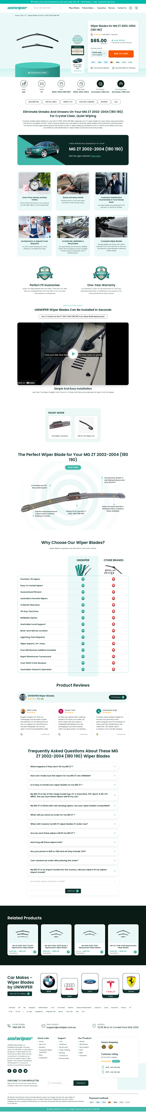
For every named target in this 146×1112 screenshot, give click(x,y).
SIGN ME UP (81, 1083)
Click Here (96, 156)
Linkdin (20, 1071)
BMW (81, 1053)
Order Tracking (64, 1050)
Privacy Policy (64, 1058)
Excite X (123, 1008)
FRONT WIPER (73, 467)
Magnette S (39, 1012)
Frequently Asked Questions (45, 1051)
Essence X (98, 1008)
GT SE (10, 1012)
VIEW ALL (71, 891)
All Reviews (116, 697)
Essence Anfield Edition (83, 1008)
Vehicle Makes (87, 8)
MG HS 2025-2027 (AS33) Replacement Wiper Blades (23, 946)
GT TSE (18, 1012)
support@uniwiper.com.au (61, 1027)
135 (19, 1008)
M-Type (29, 1012)
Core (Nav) (61, 1008)
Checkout (63, 1044)
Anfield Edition (43, 1008)
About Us (42, 1044)
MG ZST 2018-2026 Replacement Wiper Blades (123, 946)
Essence (70, 1008)
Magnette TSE (50, 1012)
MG (22, 15)
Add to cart (121, 53)
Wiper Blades (74, 8)
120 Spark (12, 1008)
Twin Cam (69, 1012)
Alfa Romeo (83, 1044)
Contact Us (122, 8)
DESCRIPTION (34, 102)
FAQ (115, 102)
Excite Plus (114, 1008)
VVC (83, 1012)
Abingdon (32, 1008)
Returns (62, 1053)
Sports (60, 1012)
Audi (81, 1050)
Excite (106, 1008)
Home (17, 15)
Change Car (78, 71)
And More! (83, 1056)
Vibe (77, 1012)
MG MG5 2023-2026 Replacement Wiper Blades (90, 946)
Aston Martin (84, 1047)
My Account (130, 8)
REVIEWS (104, 102)
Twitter (26, 1071)
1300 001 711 (18, 1027)
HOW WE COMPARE (86, 102)
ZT (26, 15)
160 (24, 1008)
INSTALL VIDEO (51, 102)
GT (130, 1008)
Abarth (82, 1041)
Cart (136, 8)
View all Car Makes (18, 994)
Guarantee (101, 8)
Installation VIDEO (39, 73)
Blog (40, 1055)
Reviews (112, 8)
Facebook (9, 1071)
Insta (15, 1071)
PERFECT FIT (68, 102)
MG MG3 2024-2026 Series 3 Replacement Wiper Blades (56, 946)
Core (52, 1008)
